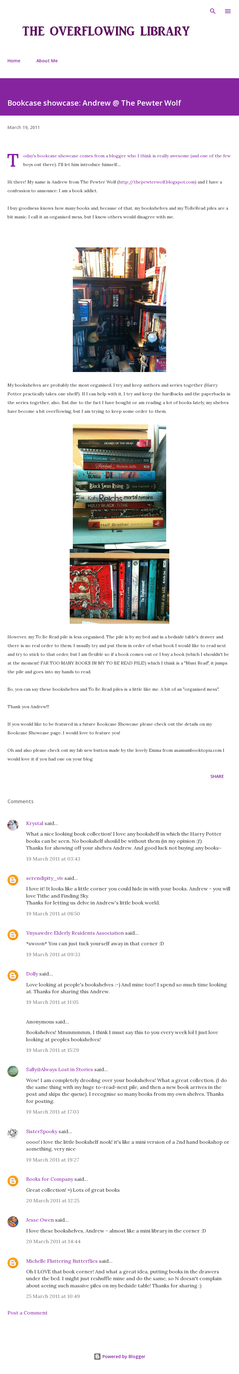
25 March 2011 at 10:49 (53, 1296)
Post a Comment (27, 1313)
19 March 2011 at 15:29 (52, 1050)
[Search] (213, 11)
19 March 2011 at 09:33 (53, 954)
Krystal (34, 823)
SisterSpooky (41, 1131)
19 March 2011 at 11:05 (52, 1002)
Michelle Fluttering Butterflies (62, 1261)
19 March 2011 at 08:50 (53, 913)
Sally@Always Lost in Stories (59, 1069)
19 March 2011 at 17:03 (52, 1112)
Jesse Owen (40, 1220)
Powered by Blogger (123, 1356)
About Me (47, 61)
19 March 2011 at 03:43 (53, 859)
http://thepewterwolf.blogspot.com (157, 182)
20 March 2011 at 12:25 (52, 1200)
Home (13, 61)
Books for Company (49, 1179)
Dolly (32, 974)
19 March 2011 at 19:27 (52, 1160)
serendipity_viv (44, 878)
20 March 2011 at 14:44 (53, 1241)
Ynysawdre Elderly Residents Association (75, 933)
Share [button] (217, 776)
